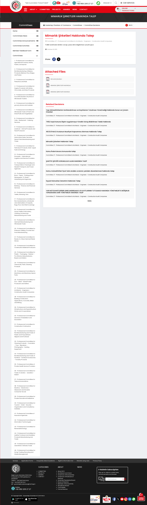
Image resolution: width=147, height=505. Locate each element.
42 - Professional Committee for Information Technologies (24, 421)
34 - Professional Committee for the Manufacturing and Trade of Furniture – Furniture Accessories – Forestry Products (25, 357)
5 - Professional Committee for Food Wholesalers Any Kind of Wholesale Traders (24, 97)
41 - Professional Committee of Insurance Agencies (24, 414)
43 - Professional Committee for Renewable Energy (24, 428)
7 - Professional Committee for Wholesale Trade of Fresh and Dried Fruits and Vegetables (24, 112)
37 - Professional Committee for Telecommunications (24, 380)
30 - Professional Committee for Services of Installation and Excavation (24, 318)
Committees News (20, 36)
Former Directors (63, 489)
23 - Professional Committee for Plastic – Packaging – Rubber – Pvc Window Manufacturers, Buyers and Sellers (24, 255)
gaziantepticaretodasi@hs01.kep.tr (24, 484)
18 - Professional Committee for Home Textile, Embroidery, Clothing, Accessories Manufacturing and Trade (24, 212)
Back (130, 25)
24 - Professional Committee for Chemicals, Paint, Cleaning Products (24, 264)
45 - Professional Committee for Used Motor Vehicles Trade (24, 445)
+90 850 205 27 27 (84, 3)
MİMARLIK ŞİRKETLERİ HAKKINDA (60, 92)
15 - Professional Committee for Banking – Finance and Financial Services (24, 186)
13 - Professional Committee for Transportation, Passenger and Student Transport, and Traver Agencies (24, 166)
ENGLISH (106, 3)
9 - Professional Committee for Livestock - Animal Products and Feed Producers (24, 129)
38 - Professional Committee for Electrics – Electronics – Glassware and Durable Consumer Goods (24, 389)
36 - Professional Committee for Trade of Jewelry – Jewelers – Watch (24, 373)
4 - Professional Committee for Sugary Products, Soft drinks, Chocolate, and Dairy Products (24, 88)
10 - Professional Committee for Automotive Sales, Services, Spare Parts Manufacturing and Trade (24, 138)
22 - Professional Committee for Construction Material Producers (24, 247)
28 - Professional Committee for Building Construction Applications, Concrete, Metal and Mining (24, 300)
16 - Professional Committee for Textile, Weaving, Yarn (24, 193)
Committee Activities (21, 46)
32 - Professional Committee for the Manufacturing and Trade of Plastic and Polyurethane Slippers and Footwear (24, 334)
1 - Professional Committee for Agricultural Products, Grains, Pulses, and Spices (24, 62)
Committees (77, 25)
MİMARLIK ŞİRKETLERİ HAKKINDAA (61, 85)
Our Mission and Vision (65, 473)
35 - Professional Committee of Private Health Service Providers (24, 365)
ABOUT (32, 9)
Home (15, 31)
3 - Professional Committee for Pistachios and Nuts (24, 81)
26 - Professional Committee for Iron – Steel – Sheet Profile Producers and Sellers (24, 282)
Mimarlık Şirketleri (56, 79)
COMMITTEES (45, 9)
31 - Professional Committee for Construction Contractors (24, 325)
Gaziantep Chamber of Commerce (58, 25)
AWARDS (66, 9)
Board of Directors (63, 482)
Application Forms (27, 461)
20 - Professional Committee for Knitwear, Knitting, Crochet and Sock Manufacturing (24, 230)
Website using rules (83, 461)
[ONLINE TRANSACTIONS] (135, 8)
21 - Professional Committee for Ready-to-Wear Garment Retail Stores (24, 239)
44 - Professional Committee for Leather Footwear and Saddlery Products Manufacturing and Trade (24, 436)
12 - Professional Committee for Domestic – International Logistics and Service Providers (24, 156)
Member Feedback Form (22, 51)
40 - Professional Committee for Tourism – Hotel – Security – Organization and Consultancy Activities (24, 406)
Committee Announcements (24, 41)
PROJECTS (56, 9)
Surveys (15, 461)
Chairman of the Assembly (66, 475)
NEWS (74, 9)
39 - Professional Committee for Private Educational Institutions (24, 397)
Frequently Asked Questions (46, 461)
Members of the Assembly (65, 484)
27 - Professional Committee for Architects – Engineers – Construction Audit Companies (24, 290)
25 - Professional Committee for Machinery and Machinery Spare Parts (25, 273)
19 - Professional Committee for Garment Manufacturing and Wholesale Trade (24, 222)
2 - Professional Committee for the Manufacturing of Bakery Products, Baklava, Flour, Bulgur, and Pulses (24, 72)
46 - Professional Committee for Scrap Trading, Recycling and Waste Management (24, 452)
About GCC (61, 471)
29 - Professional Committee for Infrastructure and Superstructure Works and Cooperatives (25, 309)
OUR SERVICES (128, 3)
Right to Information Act (65, 461)
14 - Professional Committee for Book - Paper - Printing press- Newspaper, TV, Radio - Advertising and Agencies (24, 176)
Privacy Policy (97, 461)
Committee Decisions (92, 25)
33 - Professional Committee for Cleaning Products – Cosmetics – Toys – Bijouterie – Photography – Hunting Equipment (24, 345)
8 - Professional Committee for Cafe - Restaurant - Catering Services (24, 120)
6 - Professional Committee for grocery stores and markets (24, 104)
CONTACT (83, 9)
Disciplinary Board (63, 485)
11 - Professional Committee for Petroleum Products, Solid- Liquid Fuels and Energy (25, 148)
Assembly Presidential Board (66, 480)
